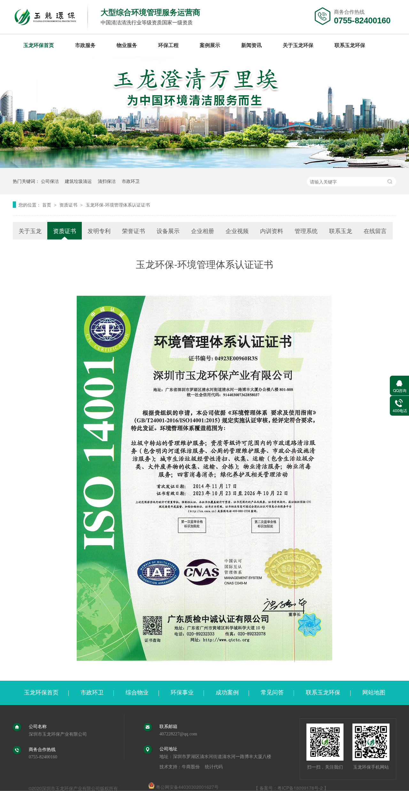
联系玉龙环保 (350, 45)
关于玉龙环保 (298, 45)
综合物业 (137, 692)
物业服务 (127, 45)
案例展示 (210, 45)
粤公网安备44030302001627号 (187, 787)
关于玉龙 (30, 230)
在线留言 (375, 230)
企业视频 (237, 230)
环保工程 (168, 45)
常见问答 (272, 692)
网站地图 (373, 692)
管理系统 (306, 230)
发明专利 (99, 230)
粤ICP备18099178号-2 (300, 788)
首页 (47, 204)
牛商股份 (191, 766)
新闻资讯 (251, 45)
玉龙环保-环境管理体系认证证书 (118, 204)
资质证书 (69, 204)
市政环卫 (131, 181)
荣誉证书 (133, 230)
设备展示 (168, 230)
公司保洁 (50, 181)
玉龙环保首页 (38, 45)
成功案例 (227, 692)
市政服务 (85, 45)
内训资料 (271, 230)
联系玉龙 (340, 230)
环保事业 (182, 692)
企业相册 (202, 230)
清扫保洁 (107, 181)
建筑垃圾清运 (78, 181)
